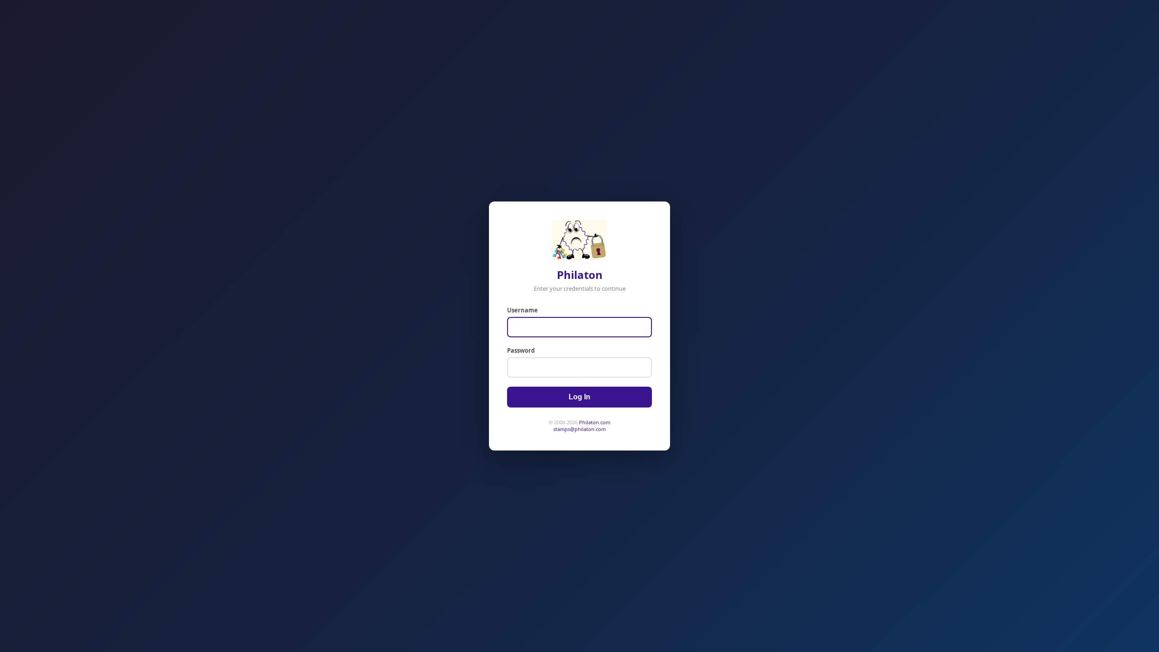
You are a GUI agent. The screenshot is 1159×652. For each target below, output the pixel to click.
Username (522, 310)
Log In (579, 397)
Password (521, 350)
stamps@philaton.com (579, 429)
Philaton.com (594, 422)
